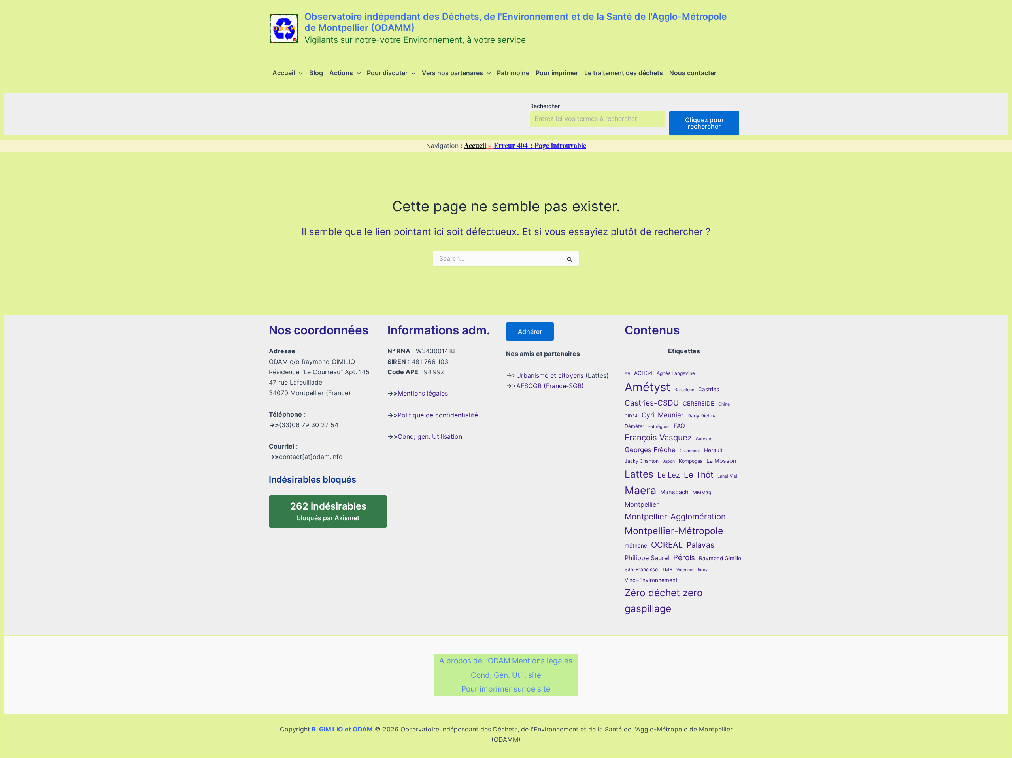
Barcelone (684, 389)
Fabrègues (659, 426)
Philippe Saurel (647, 558)
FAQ (679, 426)
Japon (669, 461)
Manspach (674, 492)
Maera (640, 490)
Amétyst (647, 387)
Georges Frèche (650, 449)
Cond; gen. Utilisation (430, 436)
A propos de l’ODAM (474, 660)
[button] (299, 73)
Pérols (684, 557)
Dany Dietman (703, 416)
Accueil (475, 145)
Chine (724, 404)
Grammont (690, 450)
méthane (636, 545)
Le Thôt (699, 474)
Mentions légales (423, 393)
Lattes (639, 474)
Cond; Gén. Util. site (506, 675)
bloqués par (336, 508)
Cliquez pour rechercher (704, 123)
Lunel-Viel (727, 476)
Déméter (634, 426)
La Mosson (721, 460)
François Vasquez (658, 437)
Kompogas (690, 461)
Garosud (704, 439)
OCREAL (667, 545)
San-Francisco (641, 569)
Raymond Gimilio (720, 558)
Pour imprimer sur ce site (505, 689)
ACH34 (643, 373)
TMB (667, 569)
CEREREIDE (698, 403)
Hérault (713, 450)
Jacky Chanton (642, 461)
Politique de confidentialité (438, 415)
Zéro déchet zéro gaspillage (664, 600)
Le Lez (668, 474)
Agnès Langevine (676, 373)
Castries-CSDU (652, 402)
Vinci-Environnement (651, 580)
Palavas (700, 545)
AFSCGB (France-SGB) (550, 386)
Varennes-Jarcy (692, 569)
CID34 (631, 416)
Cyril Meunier (662, 415)
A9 (627, 373)
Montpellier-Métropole (674, 530)
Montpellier (642, 504)
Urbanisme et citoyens (549, 375)
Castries (708, 389)
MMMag (702, 492)
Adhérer (530, 331)
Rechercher (545, 105)
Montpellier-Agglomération (675, 516)
